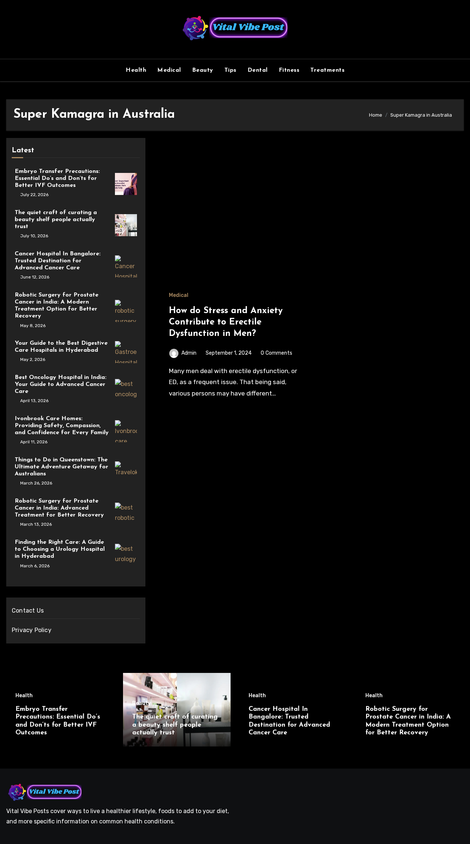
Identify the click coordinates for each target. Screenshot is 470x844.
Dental (257, 70)
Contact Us (28, 610)
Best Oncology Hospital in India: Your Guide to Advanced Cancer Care (60, 384)
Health (136, 70)
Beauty (202, 70)
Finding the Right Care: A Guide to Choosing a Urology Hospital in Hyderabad (60, 549)
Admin (188, 353)
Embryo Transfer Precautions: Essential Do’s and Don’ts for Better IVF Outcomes (57, 178)
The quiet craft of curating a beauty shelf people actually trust (56, 220)
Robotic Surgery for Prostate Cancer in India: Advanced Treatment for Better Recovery (59, 508)
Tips (230, 70)
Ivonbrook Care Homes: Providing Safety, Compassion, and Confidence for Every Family (62, 426)
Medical (169, 70)
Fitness (289, 70)
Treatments (327, 70)
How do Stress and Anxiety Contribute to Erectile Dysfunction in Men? (226, 322)
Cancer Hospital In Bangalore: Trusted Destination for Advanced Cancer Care (58, 261)
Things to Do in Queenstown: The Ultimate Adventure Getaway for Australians (61, 467)
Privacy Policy (31, 630)
